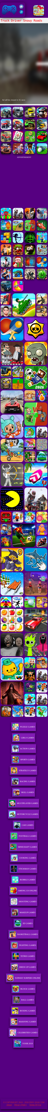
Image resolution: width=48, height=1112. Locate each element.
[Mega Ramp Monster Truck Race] (6, 141)
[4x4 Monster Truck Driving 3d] (6, 117)
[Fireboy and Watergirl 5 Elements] (6, 230)
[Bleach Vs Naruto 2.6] (30, 218)
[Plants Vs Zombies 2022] (18, 254)
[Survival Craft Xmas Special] (18, 266)
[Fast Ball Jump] (18, 230)
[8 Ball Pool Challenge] (30, 254)
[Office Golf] (42, 153)
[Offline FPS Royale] (6, 266)
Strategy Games (27, 770)
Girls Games (27, 738)
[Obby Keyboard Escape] (30, 153)
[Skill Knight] (42, 230)
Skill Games (27, 792)
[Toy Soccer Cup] (30, 141)
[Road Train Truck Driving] (42, 129)
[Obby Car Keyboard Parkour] (42, 141)
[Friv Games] (21, 8)
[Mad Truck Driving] (18, 278)
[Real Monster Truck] (30, 129)
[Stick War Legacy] (6, 278)
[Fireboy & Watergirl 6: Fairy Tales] (30, 266)
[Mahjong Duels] (18, 141)
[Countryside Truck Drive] (18, 117)
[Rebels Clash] (6, 254)
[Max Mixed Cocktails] (38, 15)
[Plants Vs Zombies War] (30, 230)
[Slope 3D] (30, 242)
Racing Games (27, 781)
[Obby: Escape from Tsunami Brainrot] (42, 242)
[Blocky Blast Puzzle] (6, 242)
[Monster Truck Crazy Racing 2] (18, 129)
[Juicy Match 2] (18, 291)
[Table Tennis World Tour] (42, 266)
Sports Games (27, 760)
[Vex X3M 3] (18, 218)
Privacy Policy (20, 1105)
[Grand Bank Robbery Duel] (42, 218)
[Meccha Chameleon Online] (18, 153)
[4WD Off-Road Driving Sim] (6, 291)
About (9, 1105)
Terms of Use (35, 1105)
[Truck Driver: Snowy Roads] (6, 129)
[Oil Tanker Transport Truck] (30, 117)
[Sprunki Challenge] (6, 218)
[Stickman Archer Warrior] (18, 242)
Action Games (27, 749)
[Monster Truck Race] (42, 117)
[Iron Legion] (6, 153)
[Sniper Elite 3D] (30, 278)
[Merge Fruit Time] (42, 278)
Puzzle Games (27, 727)
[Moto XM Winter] (42, 254)
